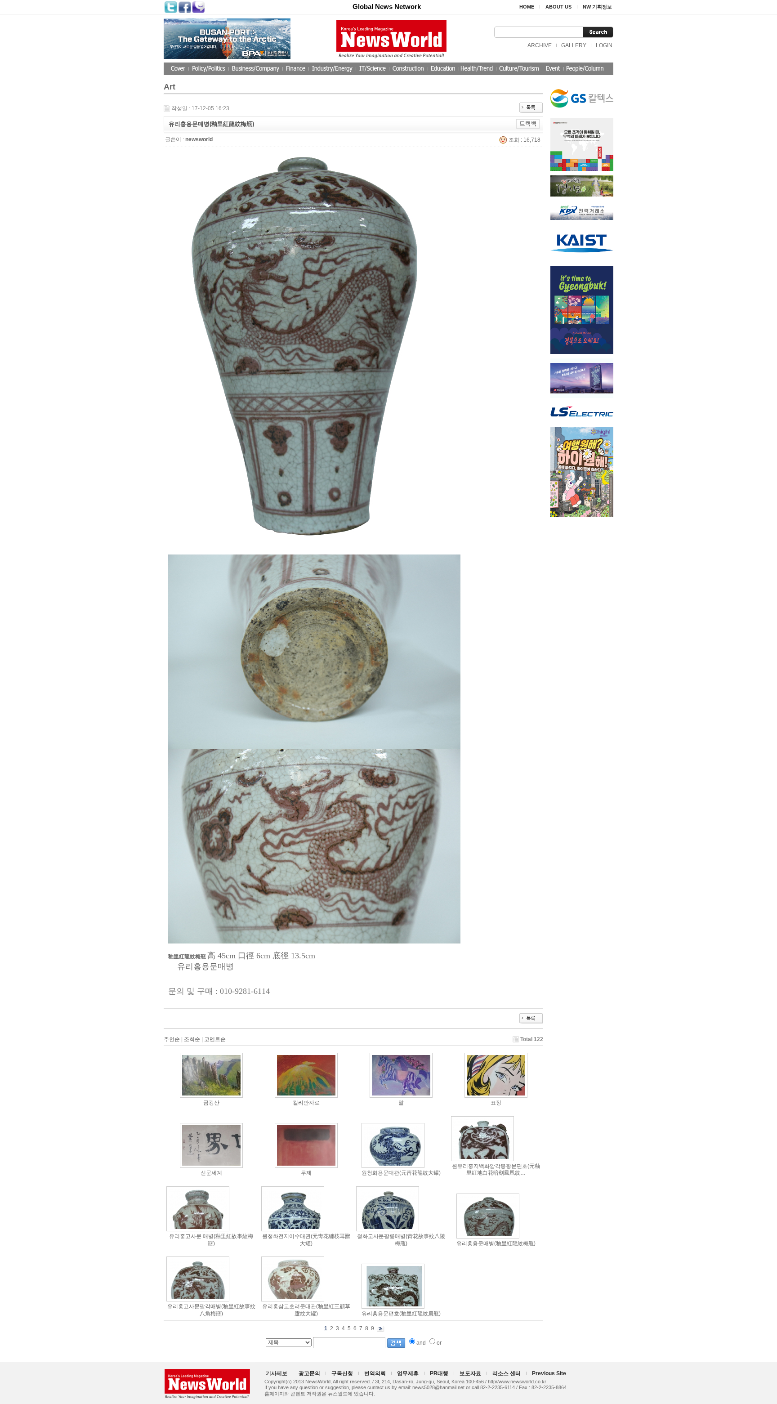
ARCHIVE (539, 45)
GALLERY (573, 45)
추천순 (172, 1039)
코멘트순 (215, 1039)
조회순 (192, 1039)
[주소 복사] (528, 124)
